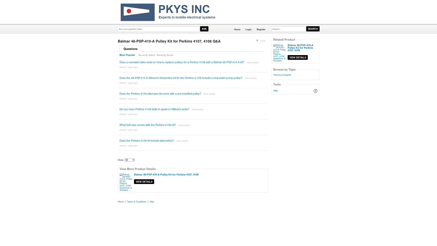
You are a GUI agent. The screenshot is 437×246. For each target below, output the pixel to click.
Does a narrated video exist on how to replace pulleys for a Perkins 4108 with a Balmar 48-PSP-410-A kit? (181, 62)
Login (248, 29)
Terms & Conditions (136, 201)
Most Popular (127, 55)
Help (275, 90)
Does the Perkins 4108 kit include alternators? (146, 140)
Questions (130, 49)
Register (261, 29)
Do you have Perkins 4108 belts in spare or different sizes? (154, 109)
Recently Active (165, 55)
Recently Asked (146, 55)
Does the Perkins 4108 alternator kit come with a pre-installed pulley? (160, 93)
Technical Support (282, 75)
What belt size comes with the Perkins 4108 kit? (147, 125)
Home (237, 29)
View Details (144, 181)
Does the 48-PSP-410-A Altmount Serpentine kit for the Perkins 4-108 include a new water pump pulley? (180, 78)
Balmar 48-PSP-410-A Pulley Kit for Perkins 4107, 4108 (166, 174)
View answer (253, 62)
